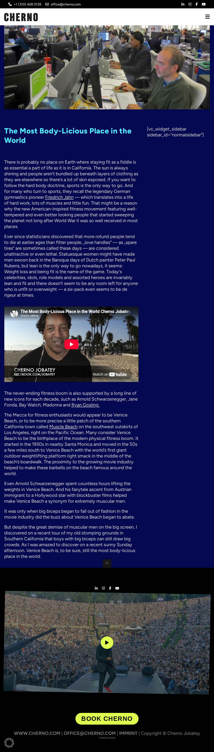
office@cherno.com (66, 4)
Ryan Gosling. (85, 405)
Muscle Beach (63, 426)
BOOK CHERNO (107, 718)
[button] (9, 743)
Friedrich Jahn (59, 197)
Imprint (128, 733)
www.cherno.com (37, 733)
